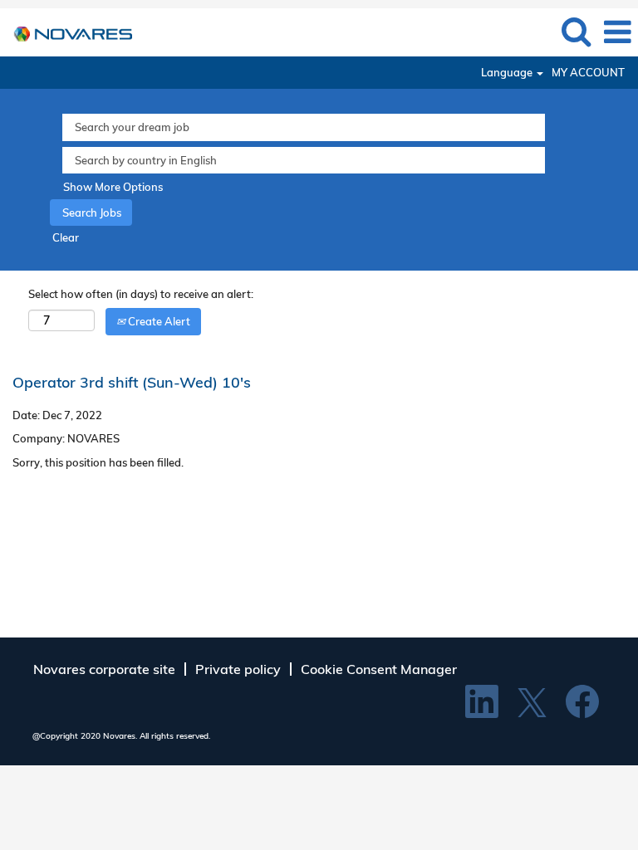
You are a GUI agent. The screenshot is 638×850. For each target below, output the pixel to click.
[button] (617, 31)
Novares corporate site (104, 669)
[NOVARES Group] (66, 30)
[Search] (575, 30)
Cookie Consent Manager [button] (379, 669)
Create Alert (157, 321)
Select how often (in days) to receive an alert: (140, 293)
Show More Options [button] (113, 186)
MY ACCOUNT (588, 72)
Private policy (238, 669)
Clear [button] (65, 237)
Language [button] (508, 72)
